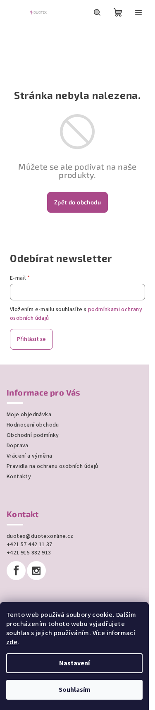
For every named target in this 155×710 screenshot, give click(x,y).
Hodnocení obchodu (33, 425)
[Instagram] (36, 570)
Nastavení (74, 663)
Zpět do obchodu (77, 202)
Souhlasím (75, 689)
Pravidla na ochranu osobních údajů (52, 466)
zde (11, 642)
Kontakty (19, 477)
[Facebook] (16, 570)
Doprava (18, 445)
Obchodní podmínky (33, 435)
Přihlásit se (31, 339)
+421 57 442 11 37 (29, 544)
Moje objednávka (29, 414)
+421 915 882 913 (29, 553)
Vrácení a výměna (29, 456)
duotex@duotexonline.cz (40, 536)
